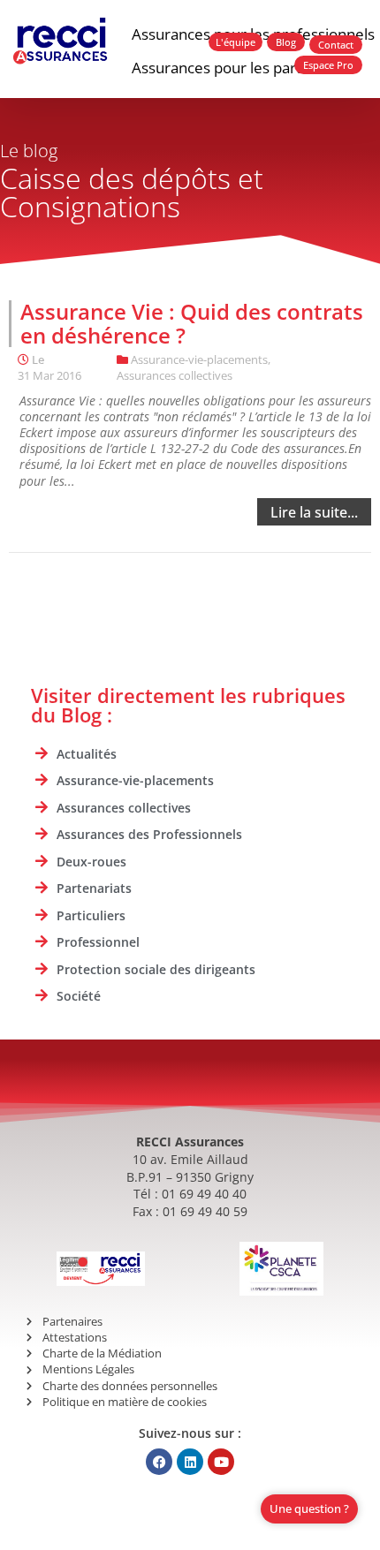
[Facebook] (159, 1461)
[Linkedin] (190, 1461)
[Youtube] (221, 1461)
